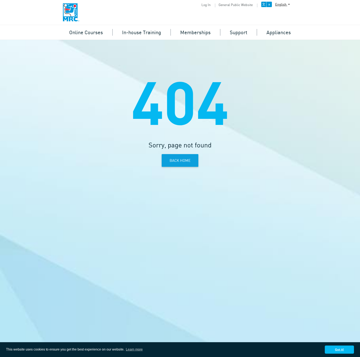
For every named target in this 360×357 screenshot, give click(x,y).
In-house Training (141, 32)
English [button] (281, 4)
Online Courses (86, 32)
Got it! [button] (339, 349)
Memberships (195, 32)
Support (238, 32)
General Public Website (236, 4)
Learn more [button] (134, 349)
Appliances (278, 32)
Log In (206, 4)
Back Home (180, 160)
